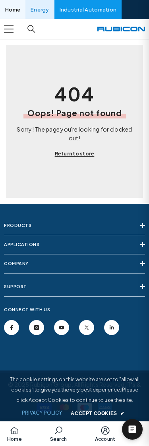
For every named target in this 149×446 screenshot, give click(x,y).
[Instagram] (36, 327)
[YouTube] (61, 327)
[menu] (9, 29)
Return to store (75, 154)
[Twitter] (86, 327)
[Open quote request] (132, 429)
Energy (40, 9)
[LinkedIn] (111, 327)
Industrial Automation (88, 9)
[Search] (31, 29)
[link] (58, 433)
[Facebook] (11, 327)
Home (12, 9)
